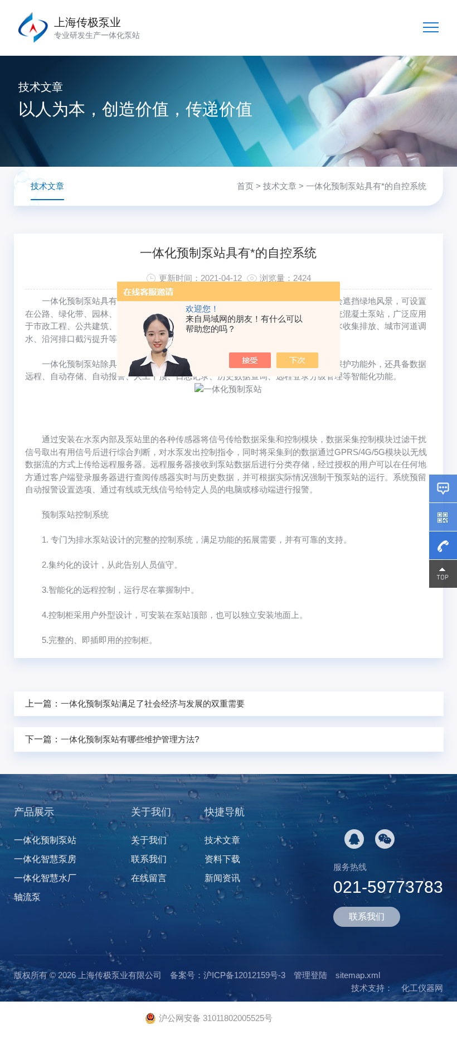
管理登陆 (310, 975)
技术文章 (279, 186)
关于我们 (149, 840)
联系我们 (149, 859)
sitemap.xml (358, 975)
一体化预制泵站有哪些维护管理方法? (130, 739)
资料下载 (222, 859)
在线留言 (149, 878)
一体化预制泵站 (71, 301)
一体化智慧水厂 (45, 878)
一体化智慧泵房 (45, 859)
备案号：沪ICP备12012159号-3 (227, 975)
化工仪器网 (422, 988)
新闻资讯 (222, 878)
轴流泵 (27, 897)
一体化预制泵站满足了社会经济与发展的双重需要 (153, 703)
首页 (245, 186)
